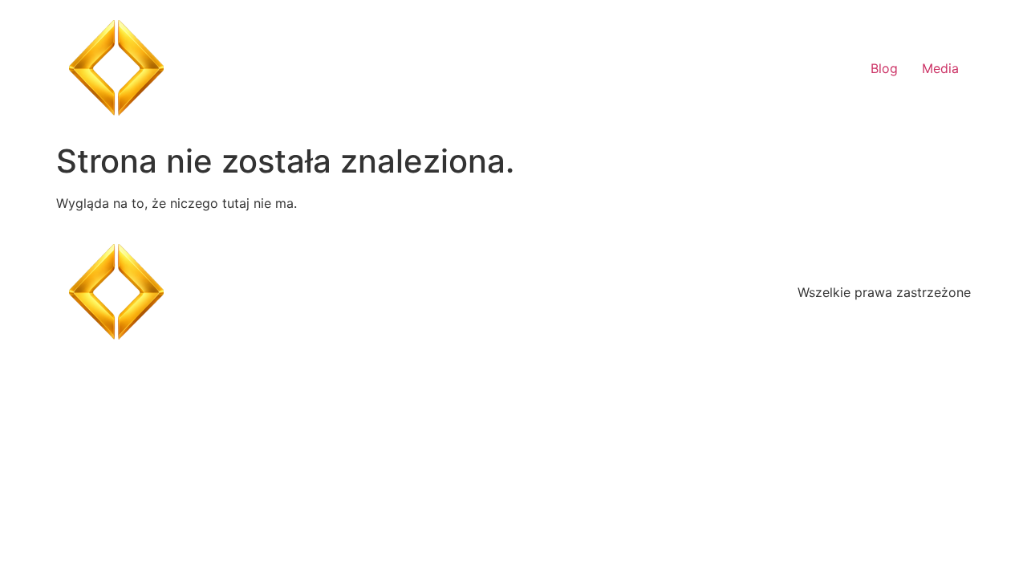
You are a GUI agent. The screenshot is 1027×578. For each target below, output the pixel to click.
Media (940, 68)
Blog (884, 68)
